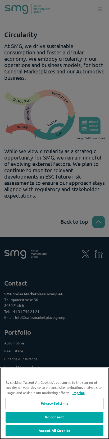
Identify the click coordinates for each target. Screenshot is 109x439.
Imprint (78, 393)
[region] (54, 403)
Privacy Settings (54, 403)
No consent (54, 417)
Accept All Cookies (54, 430)
